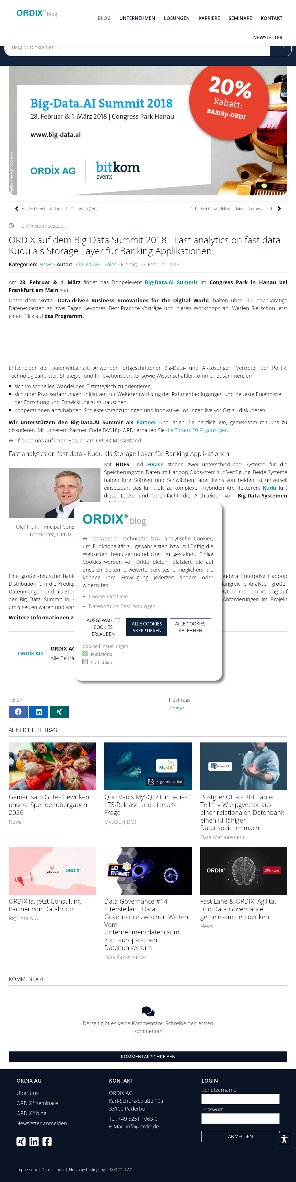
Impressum (26, 1169)
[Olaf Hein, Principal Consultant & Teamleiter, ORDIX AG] (55, 493)
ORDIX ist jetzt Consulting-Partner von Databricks (46, 905)
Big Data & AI (24, 918)
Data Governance (125, 956)
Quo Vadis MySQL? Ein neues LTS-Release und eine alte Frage (146, 804)
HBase (155, 464)
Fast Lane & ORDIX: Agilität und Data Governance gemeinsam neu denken (238, 909)
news (178, 708)
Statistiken (102, 662)
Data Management (222, 837)
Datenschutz (53, 1169)
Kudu (269, 487)
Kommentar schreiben (148, 1056)
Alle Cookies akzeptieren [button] (147, 627)
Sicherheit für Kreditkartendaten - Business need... (232, 208)
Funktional (102, 654)
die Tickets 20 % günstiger (196, 430)
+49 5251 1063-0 (138, 1118)
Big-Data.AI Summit (171, 282)
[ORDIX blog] (37, 11)
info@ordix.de (142, 1126)
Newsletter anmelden (41, 1123)
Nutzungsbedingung (87, 1169)
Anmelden (240, 1136)
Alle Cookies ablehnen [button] (190, 627)
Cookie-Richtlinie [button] (108, 596)
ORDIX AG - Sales (96, 264)
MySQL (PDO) (120, 821)
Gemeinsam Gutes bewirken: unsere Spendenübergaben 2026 (50, 804)
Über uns (27, 1092)
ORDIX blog (31, 1113)
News (46, 264)
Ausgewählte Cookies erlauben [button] (103, 627)
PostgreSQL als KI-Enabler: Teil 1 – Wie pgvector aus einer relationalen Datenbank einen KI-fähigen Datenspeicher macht (242, 812)
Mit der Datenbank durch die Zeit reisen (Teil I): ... (62, 208)
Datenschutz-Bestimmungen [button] (122, 606)
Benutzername (218, 1089)
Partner (146, 422)
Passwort (212, 1109)
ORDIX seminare (37, 1103)
